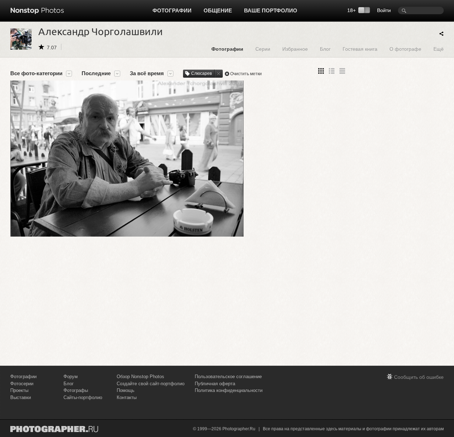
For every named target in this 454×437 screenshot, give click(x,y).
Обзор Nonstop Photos (140, 376)
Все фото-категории (36, 73)
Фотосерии (21, 383)
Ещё (438, 48)
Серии (262, 48)
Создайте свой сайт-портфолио (150, 383)
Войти (384, 10)
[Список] (342, 71)
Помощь (125, 390)
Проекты (19, 390)
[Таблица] (331, 71)
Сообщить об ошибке (419, 377)
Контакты (127, 397)
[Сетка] (321, 71)
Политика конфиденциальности (228, 390)
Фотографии (172, 10)
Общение (218, 10)
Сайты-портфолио (82, 397)
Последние (96, 73)
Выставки (20, 397)
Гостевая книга (360, 48)
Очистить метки (246, 73)
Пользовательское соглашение (228, 376)
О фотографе (405, 48)
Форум (70, 376)
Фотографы (75, 390)
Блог (325, 48)
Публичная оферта (215, 383)
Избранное (295, 48)
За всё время (147, 73)
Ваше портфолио (270, 10)
